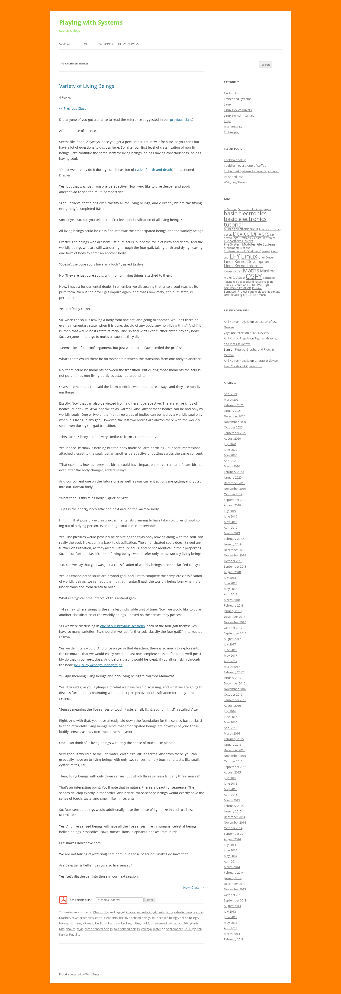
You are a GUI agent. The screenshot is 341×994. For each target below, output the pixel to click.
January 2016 (232, 744)
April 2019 (230, 527)
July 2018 (230, 577)
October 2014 (233, 828)
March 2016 (232, 733)
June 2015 (230, 783)
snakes (70, 929)
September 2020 (235, 433)
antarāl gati (149, 912)
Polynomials (231, 281)
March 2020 (232, 466)
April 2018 (230, 594)
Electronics (231, 93)
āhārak (130, 912)
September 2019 (235, 500)
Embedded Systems (237, 99)
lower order (233, 271)
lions (103, 923)
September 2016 (235, 700)
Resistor (257, 288)
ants (161, 912)
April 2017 (230, 661)
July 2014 (230, 845)
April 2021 (230, 394)
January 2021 (232, 411)
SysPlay (65, 44)
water (157, 929)
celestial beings (184, 912)
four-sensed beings (165, 918)
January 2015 (232, 811)
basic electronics (245, 213)
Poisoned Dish (234, 177)
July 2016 (230, 711)
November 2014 (235, 822)
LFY (234, 256)
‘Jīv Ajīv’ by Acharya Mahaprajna (98, 665)
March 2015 (232, 800)
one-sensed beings (164, 923)
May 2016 (230, 722)
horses (63, 923)
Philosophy (101, 912)
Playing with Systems (91, 22)
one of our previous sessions (122, 626)
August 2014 (232, 839)
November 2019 (235, 488)
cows (74, 918)
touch (262, 295)
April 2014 (230, 861)
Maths (251, 270)
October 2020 (233, 427)
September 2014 (235, 833)
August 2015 (232, 772)
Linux (228, 104)
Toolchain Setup (235, 160)
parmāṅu (269, 278)
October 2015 (233, 761)
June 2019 (230, 516)
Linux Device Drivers (238, 110)
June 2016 (230, 717)
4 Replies (65, 97)
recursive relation (237, 288)
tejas (80, 929)
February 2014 (234, 872)
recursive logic (258, 284)
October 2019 (233, 494)
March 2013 (232, 934)
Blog (84, 44)
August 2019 (232, 505)
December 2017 (234, 616)
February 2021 (234, 405)
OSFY (254, 276)
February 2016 (234, 739)
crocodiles (87, 918)
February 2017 (234, 672)
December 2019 (234, 483)
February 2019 (234, 539)
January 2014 (232, 878)
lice (96, 923)
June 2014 (230, 850)
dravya (228, 238)
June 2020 (230, 449)
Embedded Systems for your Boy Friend (251, 171)
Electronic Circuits (250, 238)
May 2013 (230, 922)
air (138, 912)
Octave (239, 277)
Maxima (268, 271)
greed (266, 251)
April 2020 (230, 461)
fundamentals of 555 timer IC (242, 251)
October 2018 (233, 561)
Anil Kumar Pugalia (237, 322)
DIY (272, 234)
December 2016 (234, 683)
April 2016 (230, 728)
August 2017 (232, 639)
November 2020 (235, 422)
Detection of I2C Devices (252, 333)
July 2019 (230, 511)
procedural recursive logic (256, 282)
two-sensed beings (127, 929)
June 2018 (230, 583)
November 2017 (235, 622)
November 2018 (235, 555)
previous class (181, 119)
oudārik (183, 923)
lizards (112, 923)
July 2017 (230, 644)
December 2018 (234, 550)
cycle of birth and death (153, 169)
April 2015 (230, 795)
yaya (227, 333)
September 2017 (235, 633)
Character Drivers (269, 229)
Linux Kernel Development (248, 261)
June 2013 (230, 917)
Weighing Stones (235, 182)
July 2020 (230, 444)
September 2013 (235, 900)
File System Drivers (238, 241)
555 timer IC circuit (250, 209)
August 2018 (232, 572)
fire (121, 918)
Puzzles (228, 285)
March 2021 (232, 399)
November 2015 (235, 756)
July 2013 (230, 911)
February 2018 (234, 605)
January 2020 (232, 477)
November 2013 (235, 889)
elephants (111, 918)
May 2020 (230, 455)
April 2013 (230, 928)
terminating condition (241, 294)
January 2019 (232, 544)
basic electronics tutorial (245, 221)
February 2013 (234, 939)
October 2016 (233, 694)
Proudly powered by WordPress (79, 974)
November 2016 (235, 689)
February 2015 (234, 806)
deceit (228, 235)
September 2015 (235, 767)
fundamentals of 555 (237, 248)
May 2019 (230, 522)
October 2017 (233, 628)
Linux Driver (266, 257)
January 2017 (232, 678)
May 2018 (230, 589)
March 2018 (232, 600)
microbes (124, 923)
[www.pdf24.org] (63, 899)
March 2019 (232, 533)
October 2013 (233, 895)
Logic (227, 121)
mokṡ (145, 923)
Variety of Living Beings (86, 85)
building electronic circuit (241, 229)
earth (99, 918)
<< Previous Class (72, 108)
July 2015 (230, 778)
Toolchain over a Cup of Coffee (245, 165)
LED (226, 257)
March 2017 (232, 667)
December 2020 (234, 416)
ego (236, 238)
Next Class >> (193, 887)
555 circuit (230, 209)
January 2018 (232, 611)
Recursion (240, 285)
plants (194, 923)
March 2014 (232, 867)
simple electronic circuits (264, 292)
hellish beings (189, 918)
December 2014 (234, 817)
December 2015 (234, 750)
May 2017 (230, 655)
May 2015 (230, 789)
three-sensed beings (99, 929)
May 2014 (230, 856)
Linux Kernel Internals (239, 115)
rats (61, 929)
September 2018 (235, 566)
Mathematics (233, 127)
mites (136, 923)
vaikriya (146, 929)
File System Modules (240, 244)
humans (75, 923)
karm (274, 251)
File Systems (266, 244)
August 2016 (232, 705)
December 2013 (234, 884)
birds (169, 912)
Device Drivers (251, 233)
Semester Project (235, 291)
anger (267, 209)
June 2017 (230, 650)
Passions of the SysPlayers (118, 44)
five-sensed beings (138, 918)
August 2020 (232, 438)
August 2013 (232, 906)
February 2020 (234, 472)
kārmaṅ (88, 923)
